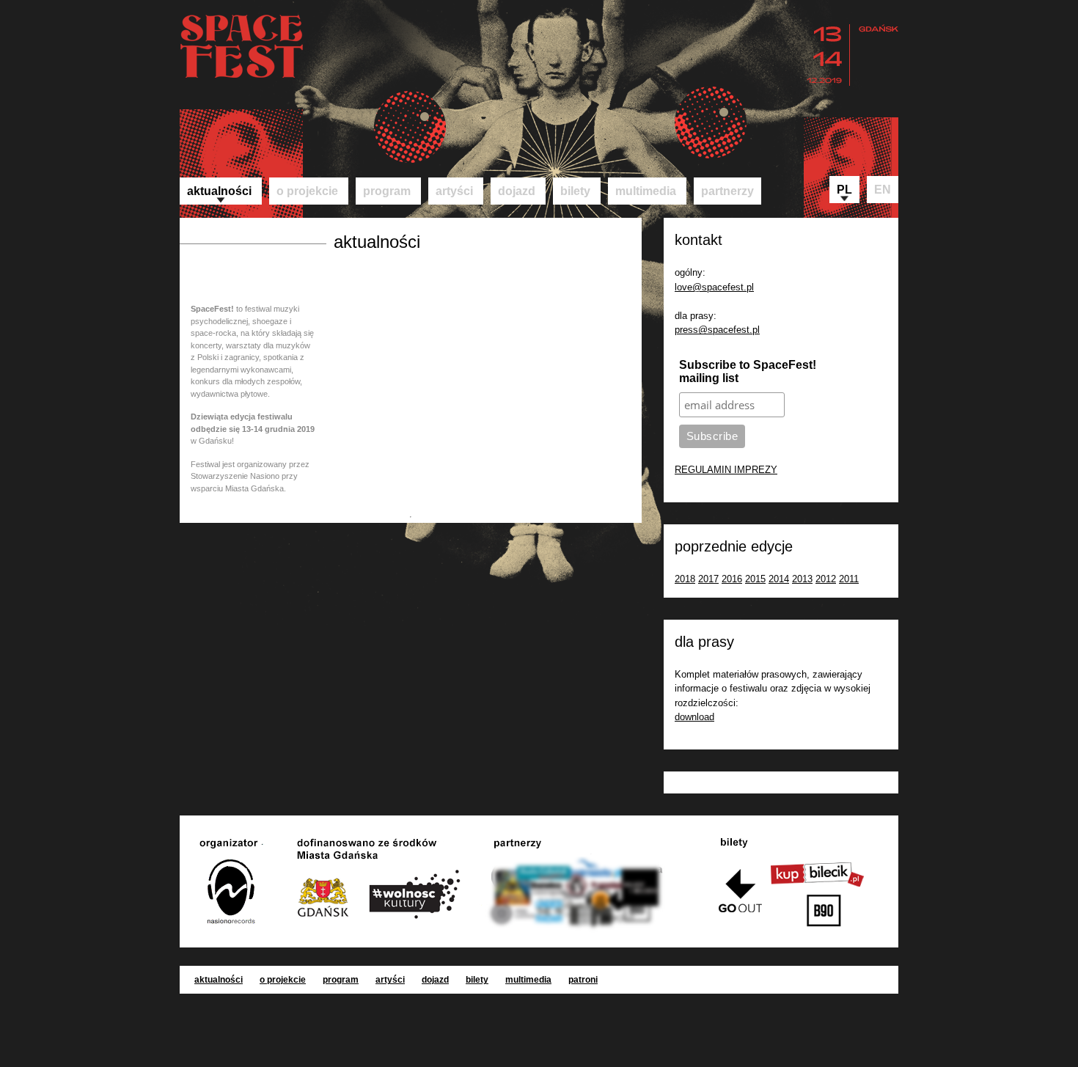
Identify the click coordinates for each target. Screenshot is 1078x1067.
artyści (454, 191)
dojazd (516, 191)
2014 (779, 578)
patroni (583, 980)
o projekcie (307, 191)
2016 (732, 578)
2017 (708, 578)
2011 (849, 578)
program (387, 191)
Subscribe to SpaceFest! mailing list (747, 371)
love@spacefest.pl (714, 287)
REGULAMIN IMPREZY (726, 469)
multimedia (645, 191)
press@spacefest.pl (717, 329)
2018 (685, 578)
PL (844, 189)
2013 (802, 578)
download (694, 716)
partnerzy (727, 191)
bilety (575, 191)
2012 (825, 578)
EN (882, 189)
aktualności (219, 191)
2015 (755, 578)
